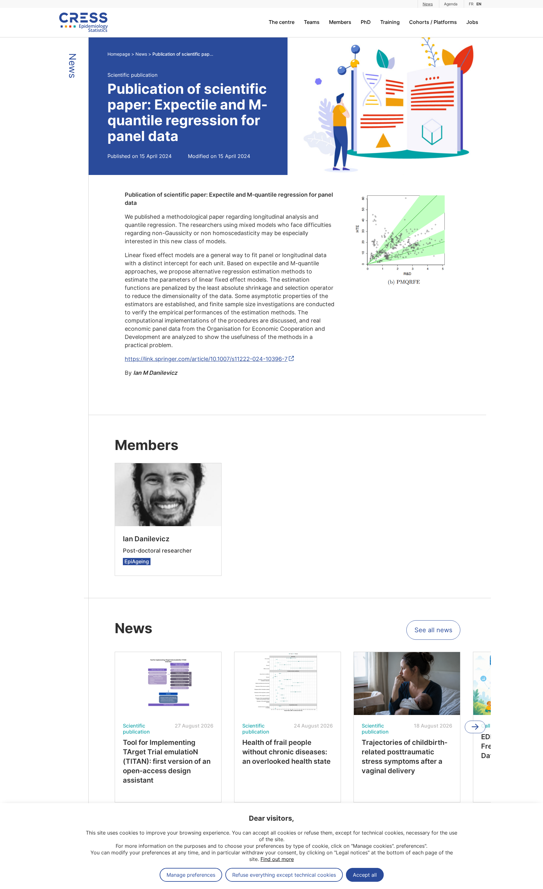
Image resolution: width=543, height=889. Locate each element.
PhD (366, 22)
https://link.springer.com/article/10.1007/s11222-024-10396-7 (206, 359)
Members (340, 22)
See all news (433, 630)
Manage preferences (191, 875)
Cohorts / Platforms (433, 22)
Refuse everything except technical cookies (284, 875)
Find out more (277, 859)
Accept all (365, 875)
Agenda (451, 4)
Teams (312, 22)
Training (390, 22)
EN (478, 4)
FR (471, 4)
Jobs (472, 22)
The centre (281, 22)
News (428, 4)
